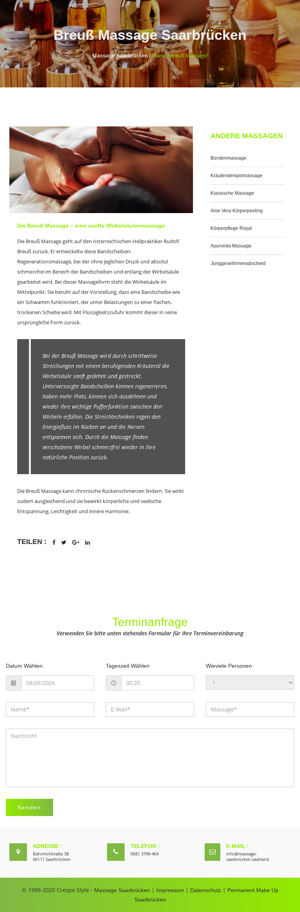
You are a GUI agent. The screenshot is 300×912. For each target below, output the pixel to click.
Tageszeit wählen (128, 666)
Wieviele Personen (229, 666)
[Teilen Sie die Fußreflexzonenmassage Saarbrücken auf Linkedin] (87, 542)
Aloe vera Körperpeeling (237, 210)
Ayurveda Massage (231, 246)
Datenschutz (205, 890)
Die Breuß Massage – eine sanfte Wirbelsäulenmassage (91, 225)
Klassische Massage (232, 193)
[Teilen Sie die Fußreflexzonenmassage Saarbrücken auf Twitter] (63, 542)
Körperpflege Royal (231, 228)
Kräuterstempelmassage (236, 175)
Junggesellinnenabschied (238, 263)
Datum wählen (24, 666)
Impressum (170, 890)
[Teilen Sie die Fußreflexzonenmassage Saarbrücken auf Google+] (75, 542)
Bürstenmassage (228, 158)
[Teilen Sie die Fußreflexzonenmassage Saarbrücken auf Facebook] (53, 542)
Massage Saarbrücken (120, 55)
